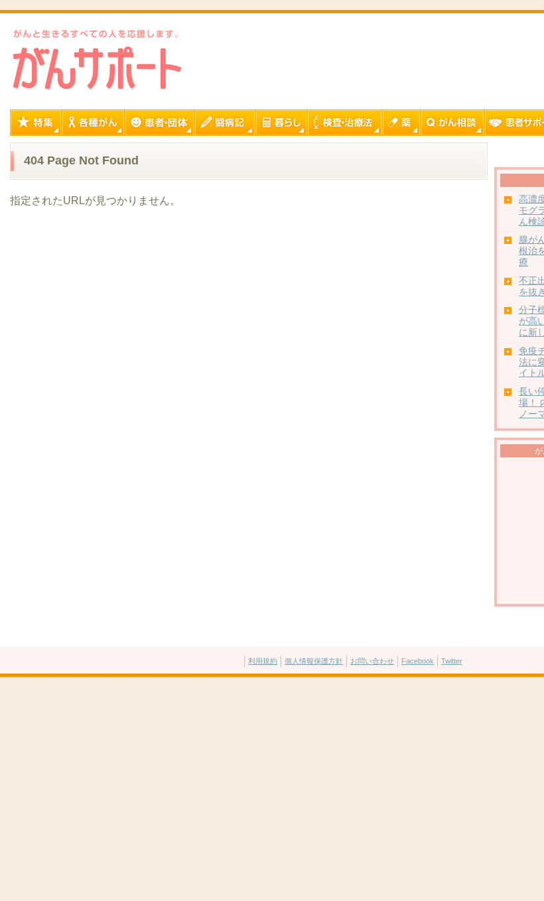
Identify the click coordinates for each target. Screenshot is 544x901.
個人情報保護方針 (314, 661)
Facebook (417, 661)
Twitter (451, 661)
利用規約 (262, 661)
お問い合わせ (372, 661)
